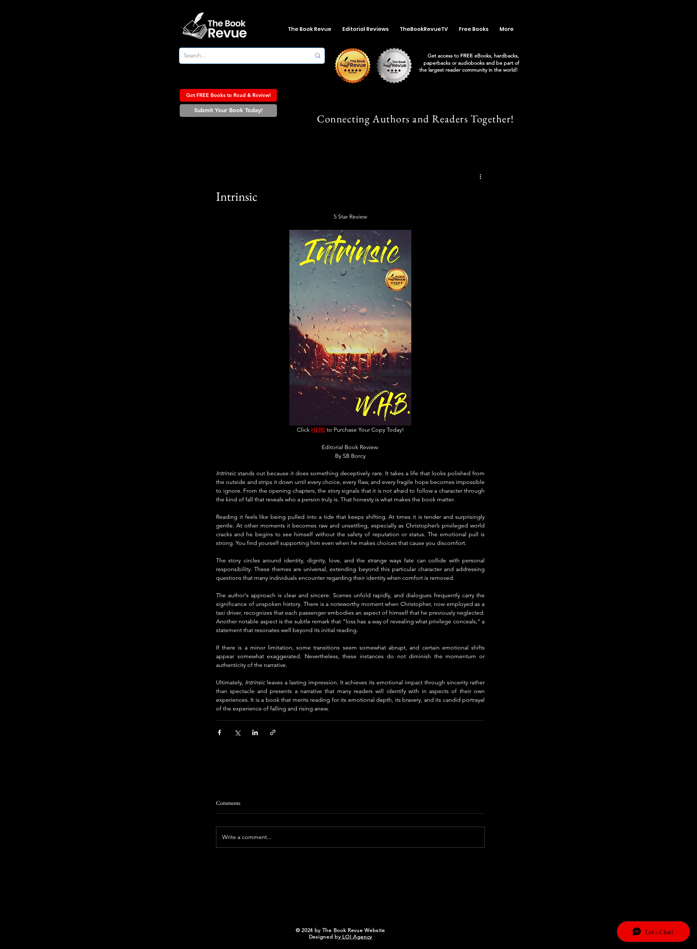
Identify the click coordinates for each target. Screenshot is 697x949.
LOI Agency (356, 936)
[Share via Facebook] (219, 732)
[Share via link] (272, 732)
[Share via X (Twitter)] (237, 732)
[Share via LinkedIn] (255, 732)
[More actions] (480, 176)
